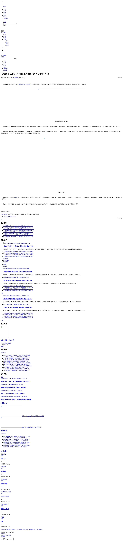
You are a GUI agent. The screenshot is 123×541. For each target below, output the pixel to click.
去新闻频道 (3, 352)
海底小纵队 (7, 216)
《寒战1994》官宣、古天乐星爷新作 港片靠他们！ (16, 381)
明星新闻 (5, 262)
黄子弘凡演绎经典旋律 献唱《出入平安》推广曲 (18, 226)
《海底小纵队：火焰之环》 (25, 84)
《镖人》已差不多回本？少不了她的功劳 (13, 393)
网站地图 (8, 529)
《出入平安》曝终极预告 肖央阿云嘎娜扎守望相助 (18, 229)
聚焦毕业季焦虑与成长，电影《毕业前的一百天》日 (17, 362)
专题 (7, 40)
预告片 (2, 346)
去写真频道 (3, 433)
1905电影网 (3, 32)
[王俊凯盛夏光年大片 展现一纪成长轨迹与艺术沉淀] (16, 436)
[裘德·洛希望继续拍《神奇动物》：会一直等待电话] (16, 445)
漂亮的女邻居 (5, 509)
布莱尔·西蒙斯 (7, 343)
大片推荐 (4, 451)
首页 (4, 9)
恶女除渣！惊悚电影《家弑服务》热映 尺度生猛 (18, 253)
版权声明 (19, 529)
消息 (4, 6)
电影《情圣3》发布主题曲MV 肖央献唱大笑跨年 (18, 236)
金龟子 (11, 216)
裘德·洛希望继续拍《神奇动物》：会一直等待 (15, 446)
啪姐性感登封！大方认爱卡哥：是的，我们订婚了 (15, 440)
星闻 (4, 36)
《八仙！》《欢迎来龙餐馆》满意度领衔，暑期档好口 (18, 365)
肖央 (16, 197)
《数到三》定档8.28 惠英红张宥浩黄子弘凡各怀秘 (16, 368)
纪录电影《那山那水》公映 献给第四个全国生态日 (17, 364)
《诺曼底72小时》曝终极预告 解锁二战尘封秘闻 (18, 254)
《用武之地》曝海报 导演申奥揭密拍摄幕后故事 (18, 232)
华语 (4, 264)
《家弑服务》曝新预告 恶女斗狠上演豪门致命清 (18, 316)
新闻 (4, 10)
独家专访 (4, 403)
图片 (7, 42)
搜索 (4, 22)
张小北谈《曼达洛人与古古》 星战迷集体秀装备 (18, 314)
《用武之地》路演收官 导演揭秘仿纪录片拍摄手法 (18, 230)
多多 (2, 521)
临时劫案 (3, 471)
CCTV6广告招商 (38, 529)
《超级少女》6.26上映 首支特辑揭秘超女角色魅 (18, 317)
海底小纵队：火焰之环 (7, 340)
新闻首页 (5, 259)
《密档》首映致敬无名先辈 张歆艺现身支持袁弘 (16, 358)
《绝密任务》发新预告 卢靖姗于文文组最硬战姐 (18, 287)
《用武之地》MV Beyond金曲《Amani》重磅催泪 (18, 235)
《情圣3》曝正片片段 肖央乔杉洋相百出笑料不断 (18, 233)
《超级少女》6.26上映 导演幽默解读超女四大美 (18, 313)
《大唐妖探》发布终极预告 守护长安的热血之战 (17, 370)
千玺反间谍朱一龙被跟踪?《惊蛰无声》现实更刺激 (16, 399)
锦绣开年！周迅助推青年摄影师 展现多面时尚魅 (15, 443)
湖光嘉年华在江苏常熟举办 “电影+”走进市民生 (16, 367)
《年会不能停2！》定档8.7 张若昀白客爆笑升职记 (18, 246)
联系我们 (25, 529)
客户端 (5, 70)
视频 (4, 12)
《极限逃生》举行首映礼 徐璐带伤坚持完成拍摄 (17, 271)
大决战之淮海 (5, 496)
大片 (4, 13)
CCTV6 (5, 16)
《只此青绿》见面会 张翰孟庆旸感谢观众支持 (17, 286)
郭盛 (5, 344)
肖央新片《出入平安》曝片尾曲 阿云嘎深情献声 (18, 227)
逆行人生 (3, 458)
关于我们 (3, 529)
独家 (4, 37)
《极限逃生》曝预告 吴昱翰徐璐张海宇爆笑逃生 (18, 251)
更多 (4, 39)
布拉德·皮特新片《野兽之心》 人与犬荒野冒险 (16, 361)
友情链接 (31, 529)
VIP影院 (5, 18)
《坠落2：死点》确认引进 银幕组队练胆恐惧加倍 (16, 359)
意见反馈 (3, 533)
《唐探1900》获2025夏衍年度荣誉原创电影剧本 (18, 256)
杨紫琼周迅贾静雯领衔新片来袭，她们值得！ (14, 387)
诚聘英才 (14, 529)
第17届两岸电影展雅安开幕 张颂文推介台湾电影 (17, 280)
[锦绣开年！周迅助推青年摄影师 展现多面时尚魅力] (16, 442)
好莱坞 (5, 266)
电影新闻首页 (6, 260)
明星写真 (4, 430)
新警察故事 (4, 483)
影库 (4, 15)
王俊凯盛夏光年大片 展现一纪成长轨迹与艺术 (14, 437)
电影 (4, 34)
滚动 (7, 45)
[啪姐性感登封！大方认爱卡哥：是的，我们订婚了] (16, 439)
